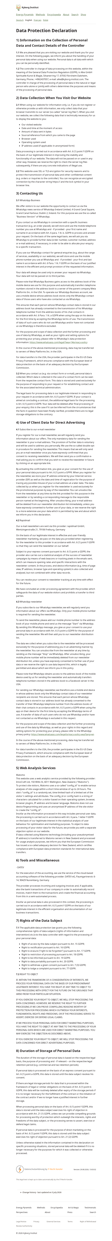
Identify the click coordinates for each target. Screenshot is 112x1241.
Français (37, 20)
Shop (83, 14)
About (66, 14)
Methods (40, 14)
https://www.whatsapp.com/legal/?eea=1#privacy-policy (58, 342)
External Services (53, 1221)
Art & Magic (73, 1207)
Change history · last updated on (41, 1192)
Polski (45, 20)
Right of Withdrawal (88, 1221)
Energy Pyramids (25, 14)
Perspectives (22, 1212)
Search (75, 14)
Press (69, 1212)
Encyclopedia (54, 14)
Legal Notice (21, 1221)
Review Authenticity (24, 1226)
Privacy (36, 1221)
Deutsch (20, 20)
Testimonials (90, 1207)
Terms (70, 1221)
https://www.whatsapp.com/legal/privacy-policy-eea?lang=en (62, 734)
